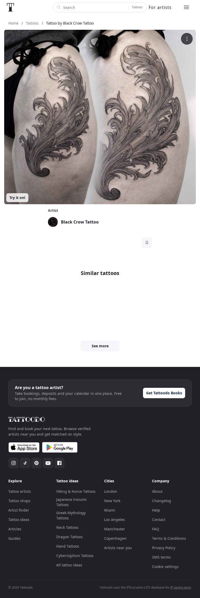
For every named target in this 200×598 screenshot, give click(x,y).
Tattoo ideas (18, 519)
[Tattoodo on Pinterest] (36, 463)
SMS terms (161, 557)
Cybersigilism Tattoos (74, 555)
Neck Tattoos (67, 527)
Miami (109, 510)
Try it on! (17, 197)
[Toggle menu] (186, 7)
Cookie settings (165, 566)
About (157, 491)
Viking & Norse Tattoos (76, 491)
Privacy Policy (163, 547)
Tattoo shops (19, 500)
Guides (14, 538)
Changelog (161, 500)
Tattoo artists (19, 491)
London (110, 491)
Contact (158, 519)
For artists (160, 7)
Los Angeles (114, 519)
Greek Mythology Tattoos (71, 515)
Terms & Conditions (169, 538)
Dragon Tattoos (69, 536)
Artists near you (118, 547)
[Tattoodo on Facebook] (59, 463)
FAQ (155, 528)
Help (156, 510)
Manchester (114, 528)
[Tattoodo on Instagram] (13, 463)
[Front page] (10, 7)
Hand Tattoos (67, 546)
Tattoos (137, 7)
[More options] (187, 39)
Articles (14, 528)
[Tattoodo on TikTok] (25, 463)
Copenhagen (115, 538)
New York (112, 500)
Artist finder (18, 510)
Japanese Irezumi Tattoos (71, 502)
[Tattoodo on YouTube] (48, 463)
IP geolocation (180, 587)
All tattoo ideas (69, 564)
